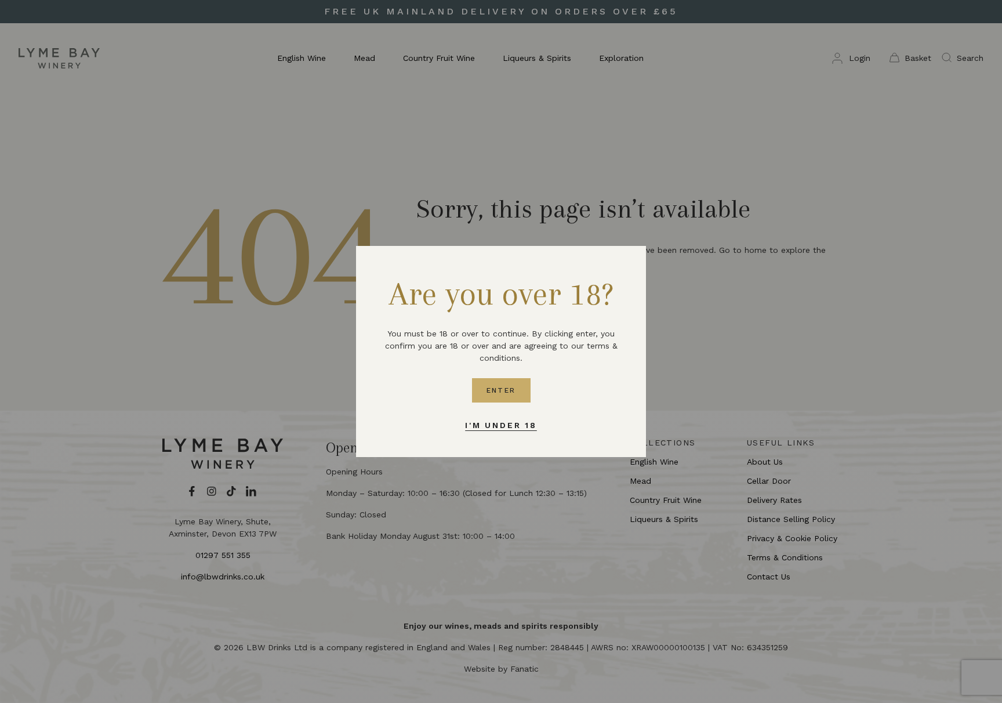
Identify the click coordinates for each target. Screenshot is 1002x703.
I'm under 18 (501, 425)
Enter (501, 390)
